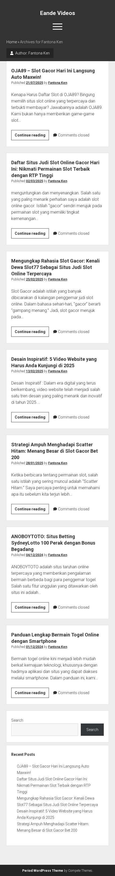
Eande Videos (57, 13)
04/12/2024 (34, 555)
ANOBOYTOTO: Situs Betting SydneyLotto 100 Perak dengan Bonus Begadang (53, 543)
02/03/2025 (34, 181)
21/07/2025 (34, 83)
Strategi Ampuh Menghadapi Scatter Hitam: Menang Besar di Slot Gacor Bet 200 (54, 451)
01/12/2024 (34, 647)
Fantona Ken (57, 83)
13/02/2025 (34, 371)
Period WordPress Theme (42, 871)
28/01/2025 (34, 463)
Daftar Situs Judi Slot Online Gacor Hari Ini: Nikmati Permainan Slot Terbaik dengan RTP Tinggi (55, 169)
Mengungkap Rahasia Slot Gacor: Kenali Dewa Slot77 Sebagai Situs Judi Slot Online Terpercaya (55, 267)
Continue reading (32, 136)
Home (11, 42)
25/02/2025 (34, 279)
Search (17, 720)
